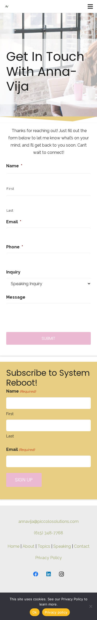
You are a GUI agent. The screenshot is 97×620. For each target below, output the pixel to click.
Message (15, 297)
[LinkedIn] (48, 574)
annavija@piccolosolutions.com (48, 521)
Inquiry (13, 272)
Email (13, 221)
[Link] (6, 6)
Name (14, 165)
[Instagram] (61, 574)
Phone (14, 246)
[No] (90, 606)
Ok (34, 612)
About (28, 546)
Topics (44, 546)
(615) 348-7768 (48, 532)
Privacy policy (56, 612)
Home (13, 546)
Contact (81, 546)
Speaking (62, 546)
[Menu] (90, 6)
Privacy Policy (48, 557)
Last (9, 210)
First (10, 189)
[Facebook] (35, 574)
